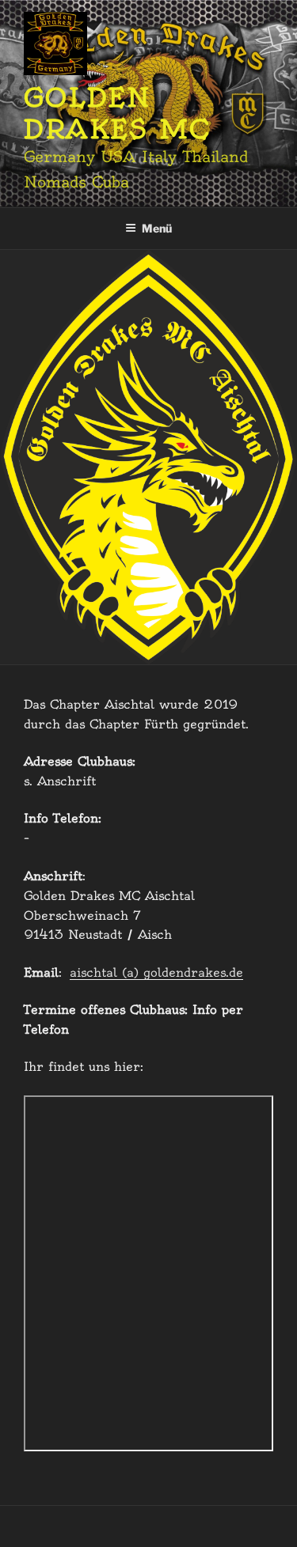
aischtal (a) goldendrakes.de (156, 972)
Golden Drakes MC (117, 113)
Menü (157, 228)
